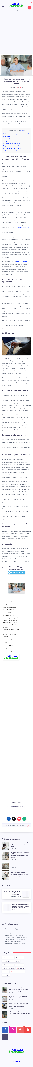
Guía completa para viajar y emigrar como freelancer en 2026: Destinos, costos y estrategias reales (18, 1005)
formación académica (22, 261)
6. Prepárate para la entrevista (12, 148)
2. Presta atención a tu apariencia (12, 138)
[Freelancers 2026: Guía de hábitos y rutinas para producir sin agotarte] (4, 998)
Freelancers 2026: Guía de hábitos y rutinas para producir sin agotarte (18, 997)
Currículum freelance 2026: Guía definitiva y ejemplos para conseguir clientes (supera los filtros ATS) (20, 855)
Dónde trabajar (8, 957)
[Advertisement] (16, 30)
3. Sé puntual (7, 141)
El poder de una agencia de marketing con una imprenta (19, 864)
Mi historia (21, 968)
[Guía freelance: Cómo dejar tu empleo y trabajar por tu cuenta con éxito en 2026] (4, 1014)
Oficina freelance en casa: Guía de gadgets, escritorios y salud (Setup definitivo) (20, 844)
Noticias (6, 971)
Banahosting (16, 1061)
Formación (19, 957)
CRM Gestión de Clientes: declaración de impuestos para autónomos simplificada (19, 874)
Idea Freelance (8, 964)
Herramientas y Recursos (16, 806)
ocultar (22, 130)
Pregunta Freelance (18, 971)
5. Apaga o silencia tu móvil (11, 146)
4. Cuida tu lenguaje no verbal (12, 143)
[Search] (29, 7)
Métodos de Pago (9, 968)
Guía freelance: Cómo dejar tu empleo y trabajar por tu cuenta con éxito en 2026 (19, 1012)
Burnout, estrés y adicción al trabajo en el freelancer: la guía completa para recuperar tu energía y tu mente (19, 989)
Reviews (6, 975)
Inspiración (19, 964)
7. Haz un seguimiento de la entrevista (14, 150)
